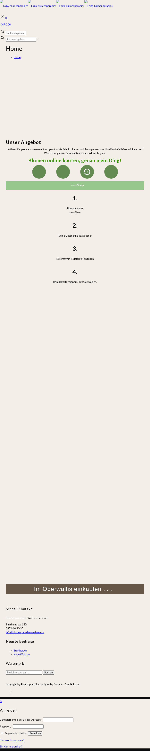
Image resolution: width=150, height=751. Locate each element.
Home (17, 57)
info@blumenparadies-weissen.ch (25, 632)
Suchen (48, 672)
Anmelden (35, 733)
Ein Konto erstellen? (11, 746)
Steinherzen (20, 650)
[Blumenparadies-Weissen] (56, 5)
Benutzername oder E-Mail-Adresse (21, 719)
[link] (38, 39)
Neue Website (22, 654)
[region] (75, 98)
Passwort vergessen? (12, 740)
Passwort (6, 726)
